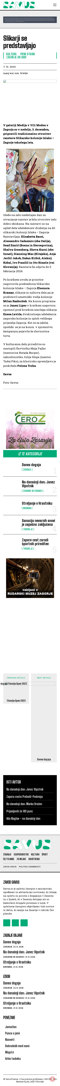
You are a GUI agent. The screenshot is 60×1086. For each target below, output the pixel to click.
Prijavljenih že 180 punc (19, 811)
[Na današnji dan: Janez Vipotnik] (11, 486)
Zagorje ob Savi (16, 57)
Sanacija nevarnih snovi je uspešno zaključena (38, 522)
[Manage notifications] (52, 1079)
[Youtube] (24, 922)
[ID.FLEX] (30, 20)
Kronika (27, 508)
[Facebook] (6, 922)
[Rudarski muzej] (30, 578)
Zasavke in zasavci (32, 491)
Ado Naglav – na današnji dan (23, 818)
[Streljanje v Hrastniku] (11, 505)
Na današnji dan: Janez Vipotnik (38, 484)
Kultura (11, 54)
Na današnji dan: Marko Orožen (24, 804)
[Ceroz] (30, 429)
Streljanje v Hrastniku (37, 503)
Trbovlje (28, 529)
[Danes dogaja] (11, 467)
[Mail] (15, 922)
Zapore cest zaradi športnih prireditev (35, 542)
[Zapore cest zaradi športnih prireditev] (11, 544)
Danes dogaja (31, 465)
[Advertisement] (30, 632)
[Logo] (19, 5)
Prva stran (27, 54)
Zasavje (27, 469)
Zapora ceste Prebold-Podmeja (24, 796)
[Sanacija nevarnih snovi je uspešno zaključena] (11, 525)
